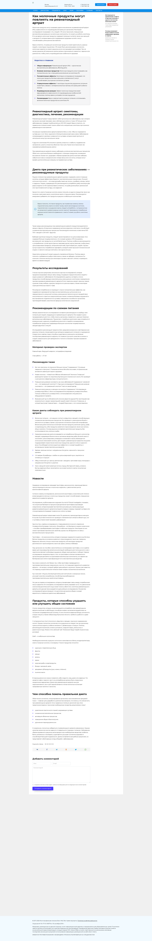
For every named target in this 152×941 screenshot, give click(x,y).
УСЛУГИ (35, 10)
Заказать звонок (100, 4)
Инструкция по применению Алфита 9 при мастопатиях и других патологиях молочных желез (112, 18)
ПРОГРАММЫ (79, 10)
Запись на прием (113, 4)
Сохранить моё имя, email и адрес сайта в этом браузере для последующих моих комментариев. (60, 784)
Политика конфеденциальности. (87, 920)
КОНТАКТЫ (99, 10)
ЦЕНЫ (64, 10)
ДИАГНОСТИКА (45, 10)
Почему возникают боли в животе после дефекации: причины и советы (112, 33)
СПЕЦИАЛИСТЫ (56, 10)
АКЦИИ (71, 10)
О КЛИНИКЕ (90, 10)
